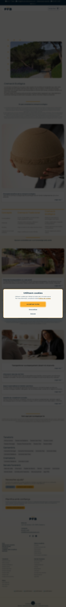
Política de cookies (44, 298)
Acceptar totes (33, 304)
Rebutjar (33, 314)
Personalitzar (33, 309)
